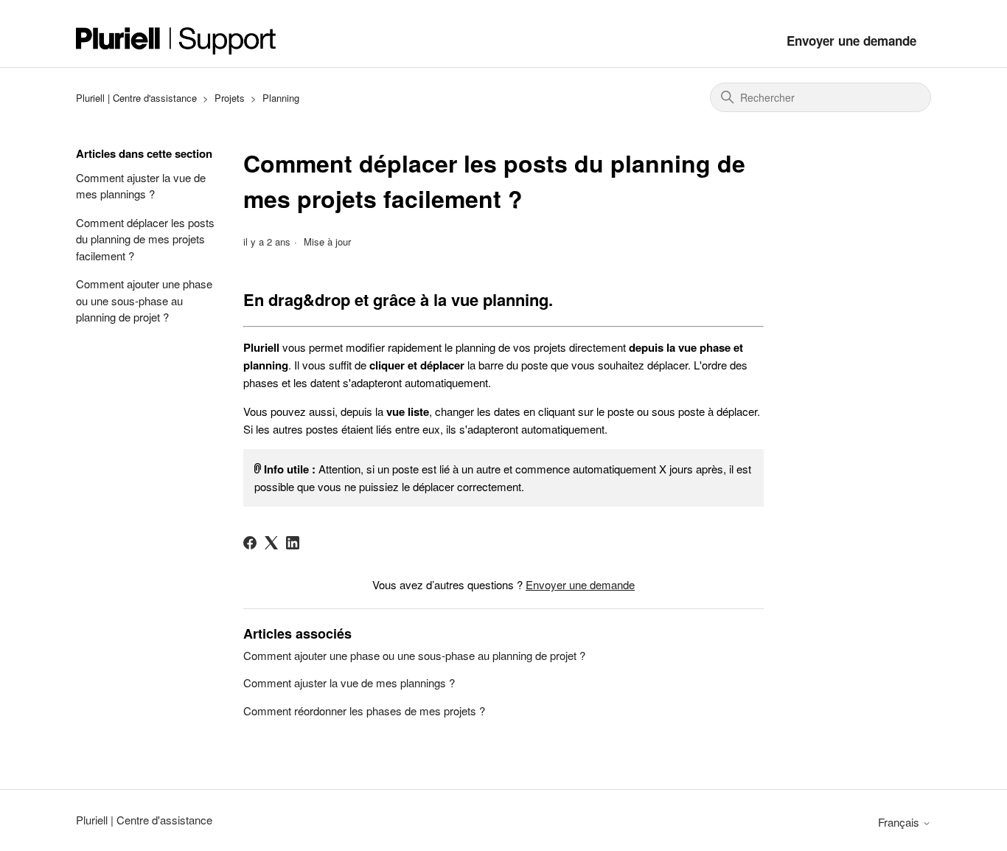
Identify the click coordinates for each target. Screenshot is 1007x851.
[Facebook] (250, 542)
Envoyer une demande (851, 40)
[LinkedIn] (292, 542)
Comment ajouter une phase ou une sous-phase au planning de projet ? (144, 300)
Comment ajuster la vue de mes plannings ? (141, 186)
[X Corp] (271, 542)
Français (900, 822)
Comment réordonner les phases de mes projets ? (364, 710)
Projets (230, 98)
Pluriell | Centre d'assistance (136, 98)
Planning (280, 98)
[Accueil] (176, 41)
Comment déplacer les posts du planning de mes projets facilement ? (145, 239)
